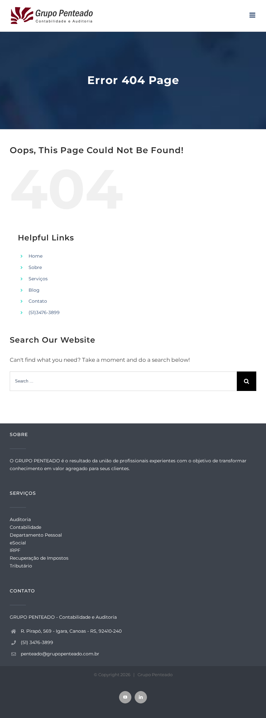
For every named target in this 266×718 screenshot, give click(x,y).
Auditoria (20, 519)
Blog (34, 290)
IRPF (15, 550)
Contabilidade (25, 527)
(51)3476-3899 (44, 312)
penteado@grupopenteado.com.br (60, 654)
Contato (38, 301)
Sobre (35, 267)
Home (35, 256)
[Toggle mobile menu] (252, 15)
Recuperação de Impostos (39, 558)
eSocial (18, 543)
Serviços (38, 279)
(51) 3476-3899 (37, 642)
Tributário (21, 566)
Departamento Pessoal (36, 535)
